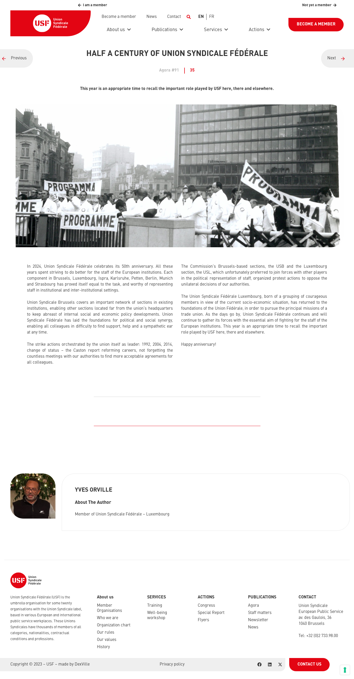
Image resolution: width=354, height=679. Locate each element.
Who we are (107, 618)
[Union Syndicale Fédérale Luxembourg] (16, 58)
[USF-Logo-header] (50, 23)
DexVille (82, 664)
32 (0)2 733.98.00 (323, 636)
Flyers (203, 620)
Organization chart (113, 625)
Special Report (211, 613)
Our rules (105, 633)
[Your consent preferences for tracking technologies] (345, 670)
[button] (188, 17)
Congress (206, 606)
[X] (280, 664)
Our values (106, 640)
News (253, 627)
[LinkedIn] (270, 664)
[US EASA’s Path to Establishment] (337, 58)
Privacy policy (172, 664)
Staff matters (260, 613)
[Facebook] (259, 664)
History (103, 647)
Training (154, 606)
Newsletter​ (258, 620)
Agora (253, 606)
